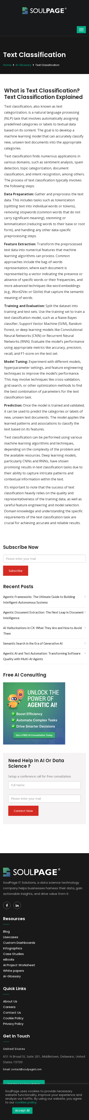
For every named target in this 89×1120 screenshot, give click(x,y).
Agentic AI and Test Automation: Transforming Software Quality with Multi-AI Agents (42, 656)
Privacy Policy (13, 1024)
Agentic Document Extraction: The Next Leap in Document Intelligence (43, 615)
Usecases (10, 937)
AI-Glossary (23, 65)
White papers (13, 970)
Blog (6, 931)
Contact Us (12, 1012)
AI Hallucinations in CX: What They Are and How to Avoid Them (42, 630)
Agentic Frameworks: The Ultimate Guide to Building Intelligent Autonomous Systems (39, 599)
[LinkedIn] (17, 905)
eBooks (8, 959)
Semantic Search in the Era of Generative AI (33, 643)
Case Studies (13, 954)
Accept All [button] (22, 1110)
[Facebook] (7, 905)
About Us (10, 1001)
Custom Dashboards (19, 942)
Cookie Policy (13, 1018)
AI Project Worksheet (19, 965)
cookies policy (25, 1102)
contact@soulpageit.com (26, 1069)
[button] (7, 1111)
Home (7, 65)
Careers (9, 1007)
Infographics (12, 948)
